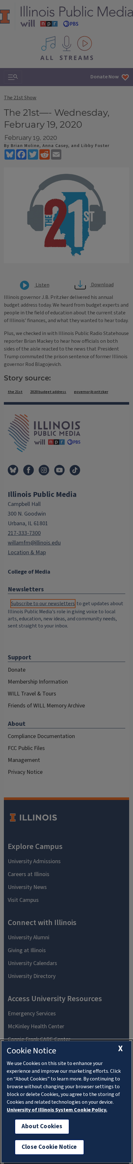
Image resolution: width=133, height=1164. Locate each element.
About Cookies (42, 1126)
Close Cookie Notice (49, 1147)
